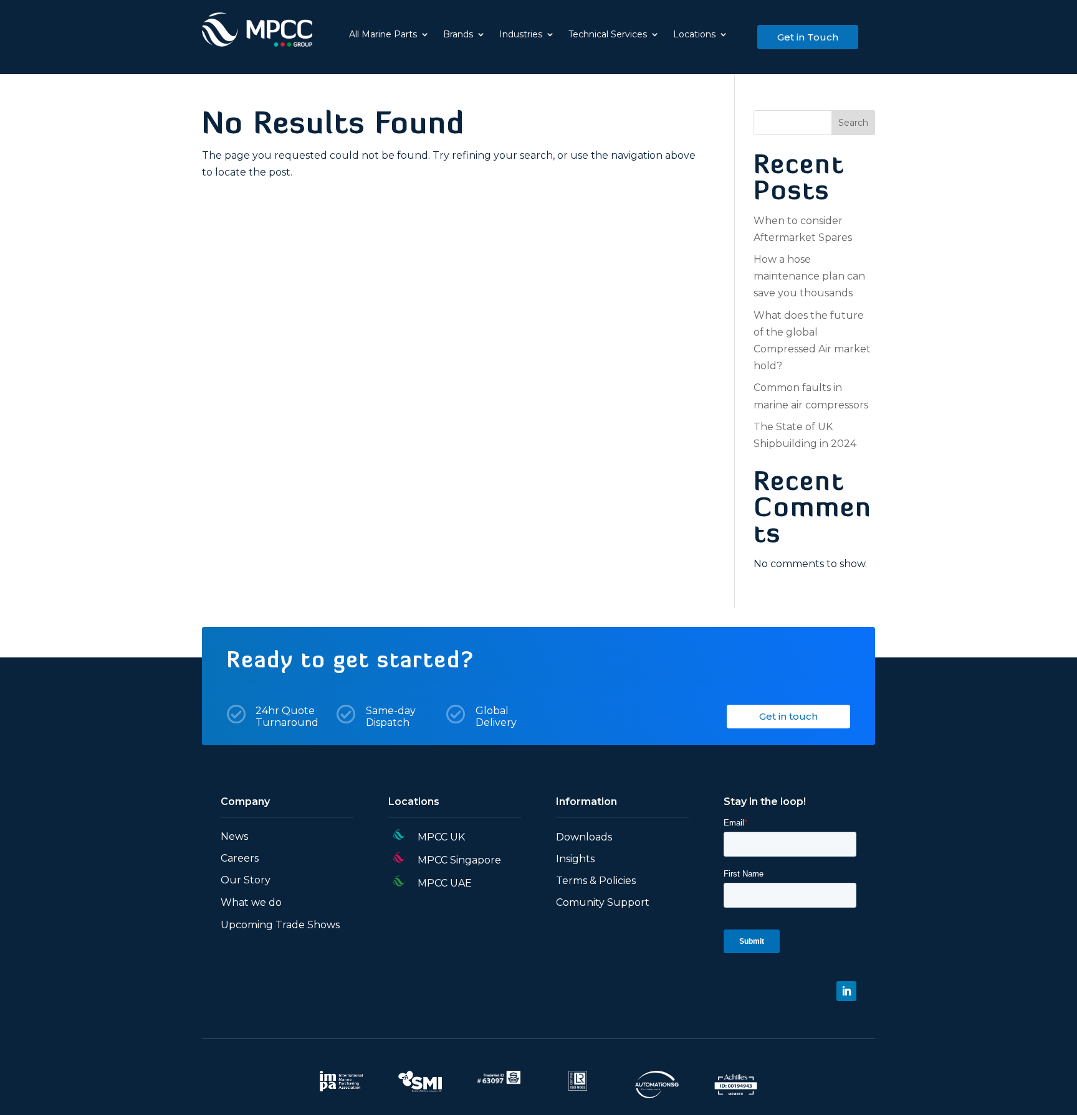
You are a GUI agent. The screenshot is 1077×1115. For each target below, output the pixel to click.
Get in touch (788, 716)
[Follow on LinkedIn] (846, 991)
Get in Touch (807, 37)
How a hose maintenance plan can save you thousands (809, 276)
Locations (694, 35)
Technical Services (607, 35)
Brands (458, 35)
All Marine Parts (383, 35)
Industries (520, 35)
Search (853, 122)
